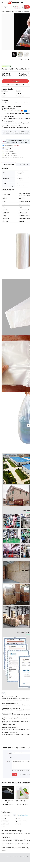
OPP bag (18, 818)
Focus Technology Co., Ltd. (19, 856)
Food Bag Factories (7, 840)
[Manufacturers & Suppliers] (15, 2)
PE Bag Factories (19, 840)
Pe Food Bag (21, 844)
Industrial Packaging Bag (21, 11)
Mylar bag (4, 818)
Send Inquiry (15, 81)
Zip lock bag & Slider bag (21, 821)
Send (15, 774)
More (3, 850)
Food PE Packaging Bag (8, 847)
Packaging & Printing (10, 11)
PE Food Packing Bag (22, 847)
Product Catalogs (23, 815)
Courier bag (18, 824)
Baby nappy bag (5, 824)
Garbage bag (5, 821)
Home (3, 11)
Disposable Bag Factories (9, 844)
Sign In (4, 157)
